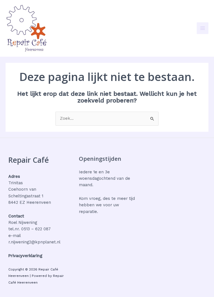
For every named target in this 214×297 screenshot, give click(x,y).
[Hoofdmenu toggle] (202, 28)
